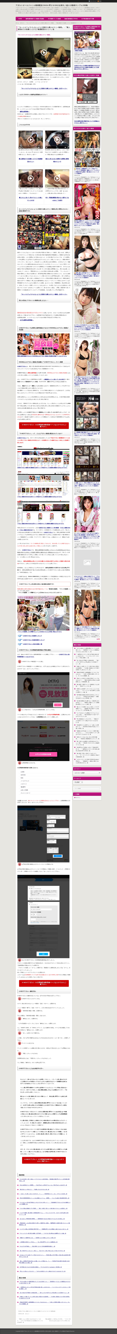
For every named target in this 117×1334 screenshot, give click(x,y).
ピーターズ (47, 1311)
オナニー (31, 1311)
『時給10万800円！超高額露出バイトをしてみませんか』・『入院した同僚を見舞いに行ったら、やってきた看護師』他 (87, 674)
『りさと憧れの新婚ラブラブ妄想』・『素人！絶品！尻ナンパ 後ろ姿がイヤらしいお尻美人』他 (43, 1208)
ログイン (78, 797)
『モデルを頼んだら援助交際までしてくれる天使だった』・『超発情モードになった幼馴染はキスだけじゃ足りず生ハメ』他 (87, 650)
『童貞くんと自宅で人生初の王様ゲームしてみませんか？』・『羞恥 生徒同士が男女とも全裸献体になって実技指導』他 (88, 680)
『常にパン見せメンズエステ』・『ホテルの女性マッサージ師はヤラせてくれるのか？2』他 (42, 1271)
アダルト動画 (25, 1311)
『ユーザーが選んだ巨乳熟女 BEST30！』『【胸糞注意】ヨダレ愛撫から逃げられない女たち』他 (43, 1229)
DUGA (19, 1311)
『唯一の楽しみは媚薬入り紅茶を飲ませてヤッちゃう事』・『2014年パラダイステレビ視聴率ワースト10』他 (87, 743)
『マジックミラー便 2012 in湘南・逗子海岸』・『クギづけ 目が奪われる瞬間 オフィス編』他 (42, 1233)
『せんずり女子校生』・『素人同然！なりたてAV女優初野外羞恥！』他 (37, 1246)
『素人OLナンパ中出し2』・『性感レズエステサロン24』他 (34, 1189)
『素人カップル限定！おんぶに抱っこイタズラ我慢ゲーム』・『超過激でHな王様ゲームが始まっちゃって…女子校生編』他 (87, 708)
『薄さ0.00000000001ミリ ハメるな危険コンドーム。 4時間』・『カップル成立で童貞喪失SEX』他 (44, 1198)
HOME (20, 18)
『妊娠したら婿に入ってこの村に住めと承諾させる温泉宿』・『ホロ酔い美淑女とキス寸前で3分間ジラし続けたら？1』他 (87, 668)
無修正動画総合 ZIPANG (71, 18)
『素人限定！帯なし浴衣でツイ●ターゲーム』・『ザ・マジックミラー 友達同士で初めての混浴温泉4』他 (88, 755)
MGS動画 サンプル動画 (54, 18)
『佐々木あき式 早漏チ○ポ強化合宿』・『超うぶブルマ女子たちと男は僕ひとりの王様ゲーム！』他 (44, 1292)
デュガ (42, 1311)
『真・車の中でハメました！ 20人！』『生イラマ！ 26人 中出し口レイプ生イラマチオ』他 (42, 1250)
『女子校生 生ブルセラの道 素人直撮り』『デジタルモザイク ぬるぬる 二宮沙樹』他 (40, 1267)
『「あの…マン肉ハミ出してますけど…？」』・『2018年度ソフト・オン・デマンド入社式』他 (43, 1193)
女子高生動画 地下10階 (87, 18)
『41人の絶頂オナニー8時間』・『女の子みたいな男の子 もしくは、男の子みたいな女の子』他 (43, 1185)
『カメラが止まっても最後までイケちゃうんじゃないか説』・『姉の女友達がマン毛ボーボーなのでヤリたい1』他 (87, 714)
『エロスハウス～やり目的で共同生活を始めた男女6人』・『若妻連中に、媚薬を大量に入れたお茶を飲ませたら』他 (87, 761)
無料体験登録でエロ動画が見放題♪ (35, 18)
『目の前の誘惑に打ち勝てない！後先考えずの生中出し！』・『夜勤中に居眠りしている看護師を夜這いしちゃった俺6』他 (87, 702)
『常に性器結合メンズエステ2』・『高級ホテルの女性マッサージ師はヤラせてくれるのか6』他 (87, 720)
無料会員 (53, 1311)
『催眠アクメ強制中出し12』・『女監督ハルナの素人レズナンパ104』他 (37, 1237)
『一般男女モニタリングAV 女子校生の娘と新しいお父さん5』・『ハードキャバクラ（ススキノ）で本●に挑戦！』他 (87, 656)
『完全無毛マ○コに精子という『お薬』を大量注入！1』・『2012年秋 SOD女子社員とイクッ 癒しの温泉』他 (87, 726)
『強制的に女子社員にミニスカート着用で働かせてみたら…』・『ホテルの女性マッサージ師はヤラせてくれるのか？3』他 (87, 732)
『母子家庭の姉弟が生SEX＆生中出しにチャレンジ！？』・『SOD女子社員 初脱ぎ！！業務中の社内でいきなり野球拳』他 (87, 696)
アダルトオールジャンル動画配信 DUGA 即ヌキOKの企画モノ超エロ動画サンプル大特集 (52, 5)
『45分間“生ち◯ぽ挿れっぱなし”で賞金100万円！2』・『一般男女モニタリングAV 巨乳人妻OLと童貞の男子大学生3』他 (87, 749)
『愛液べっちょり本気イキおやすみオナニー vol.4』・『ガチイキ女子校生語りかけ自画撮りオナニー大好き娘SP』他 (30, 1320)
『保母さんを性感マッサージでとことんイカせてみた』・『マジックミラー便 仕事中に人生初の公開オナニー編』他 (88, 690)
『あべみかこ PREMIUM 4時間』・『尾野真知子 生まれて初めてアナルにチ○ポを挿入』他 (42, 1218)
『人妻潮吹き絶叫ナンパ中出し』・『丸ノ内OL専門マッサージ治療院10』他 (38, 1242)
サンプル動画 (37, 1311)
